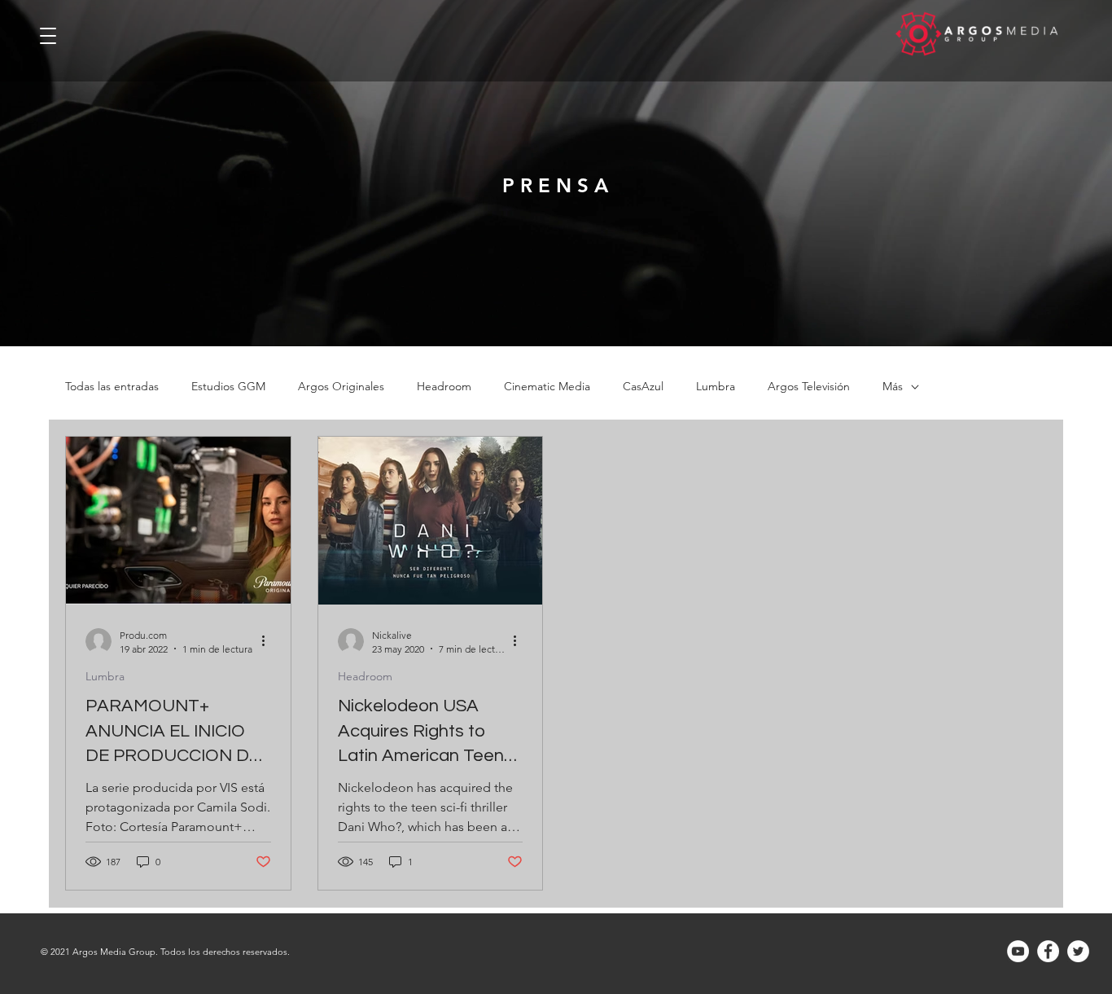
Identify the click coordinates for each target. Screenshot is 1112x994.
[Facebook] (1048, 951)
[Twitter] (1078, 951)
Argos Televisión (809, 387)
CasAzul (643, 387)
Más (892, 387)
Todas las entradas (112, 387)
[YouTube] (1018, 951)
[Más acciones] (268, 641)
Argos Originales (341, 387)
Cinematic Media (547, 387)
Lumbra (715, 387)
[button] (48, 32)
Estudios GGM (228, 387)
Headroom (444, 387)
